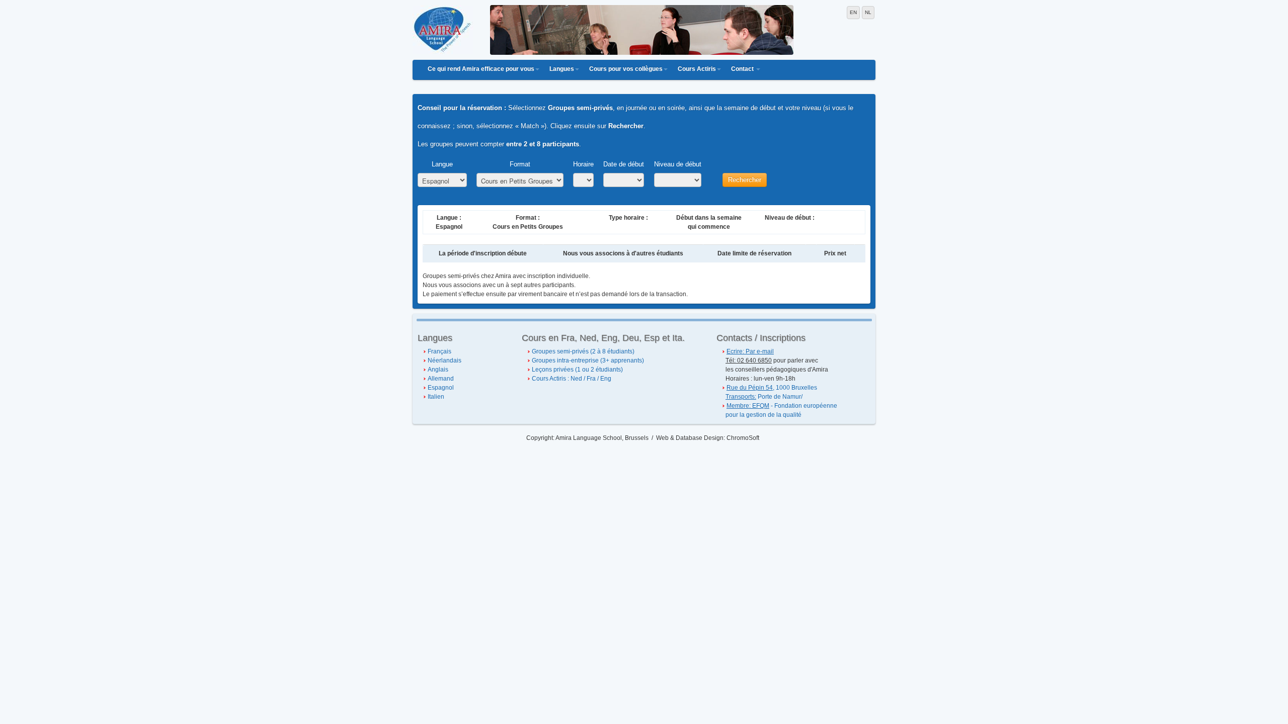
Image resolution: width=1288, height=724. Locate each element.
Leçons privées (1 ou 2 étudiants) (577, 369)
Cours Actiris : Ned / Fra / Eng (571, 378)
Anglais (438, 369)
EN (853, 12)
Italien (436, 396)
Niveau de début (677, 164)
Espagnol (441, 387)
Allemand (441, 378)
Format (520, 164)
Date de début (623, 164)
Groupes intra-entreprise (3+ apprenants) (588, 360)
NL (868, 12)
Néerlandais (444, 360)
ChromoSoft (743, 437)
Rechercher (744, 180)
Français (439, 351)
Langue (442, 164)
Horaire (583, 164)
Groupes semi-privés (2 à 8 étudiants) (583, 351)
